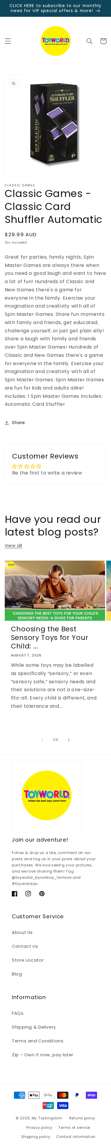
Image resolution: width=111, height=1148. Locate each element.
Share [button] (18, 423)
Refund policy (82, 1118)
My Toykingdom (47, 1118)
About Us (22, 932)
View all (13, 545)
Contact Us (25, 946)
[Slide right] (68, 739)
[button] (8, 41)
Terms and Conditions (38, 1041)
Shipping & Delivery (34, 1027)
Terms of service (74, 1127)
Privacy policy (39, 1127)
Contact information (76, 1136)
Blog (17, 974)
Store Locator (28, 960)
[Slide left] (42, 739)
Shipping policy (36, 1136)
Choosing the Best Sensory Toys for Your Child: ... (50, 638)
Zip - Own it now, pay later (42, 1055)
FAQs (18, 1013)
